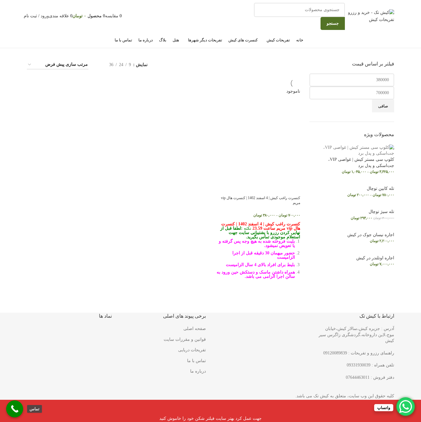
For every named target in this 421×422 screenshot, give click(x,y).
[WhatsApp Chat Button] (405, 406)
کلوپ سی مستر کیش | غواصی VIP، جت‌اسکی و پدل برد (361, 162)
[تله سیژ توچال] (379, 205)
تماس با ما (196, 360)
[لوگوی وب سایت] (371, 16)
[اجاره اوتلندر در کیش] (372, 251)
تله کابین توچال (380, 188)
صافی (383, 106)
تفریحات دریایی (192, 350)
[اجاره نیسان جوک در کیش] (368, 228)
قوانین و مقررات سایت (185, 339)
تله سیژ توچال (381, 211)
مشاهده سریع (292, 292)
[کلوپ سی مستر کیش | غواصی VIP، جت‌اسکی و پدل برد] (351, 150)
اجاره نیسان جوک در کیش (370, 234)
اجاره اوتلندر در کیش (375, 258)
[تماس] (14, 408)
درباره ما (198, 371)
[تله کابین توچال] (378, 182)
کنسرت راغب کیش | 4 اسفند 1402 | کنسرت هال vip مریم (260, 200)
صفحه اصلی (194, 328)
